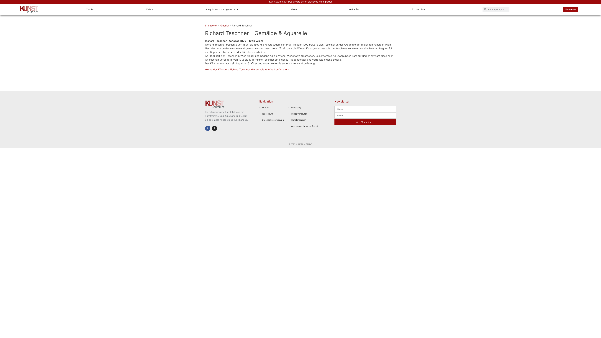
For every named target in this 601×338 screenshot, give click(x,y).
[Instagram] (214, 128)
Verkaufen (354, 9)
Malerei (149, 9)
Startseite (211, 25)
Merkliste (420, 9)
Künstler (89, 9)
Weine (294, 9)
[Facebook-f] (207, 128)
